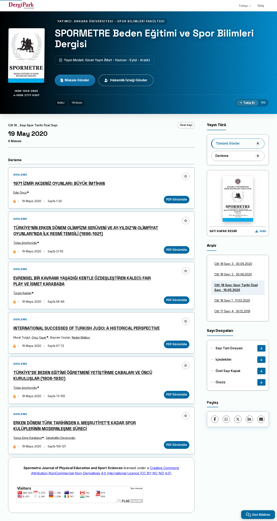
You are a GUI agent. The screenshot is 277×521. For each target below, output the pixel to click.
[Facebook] (214, 419)
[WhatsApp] (226, 419)
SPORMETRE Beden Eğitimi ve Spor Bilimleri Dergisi (154, 38)
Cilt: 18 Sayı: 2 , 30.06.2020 (233, 274)
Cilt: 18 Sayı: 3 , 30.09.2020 (233, 264)
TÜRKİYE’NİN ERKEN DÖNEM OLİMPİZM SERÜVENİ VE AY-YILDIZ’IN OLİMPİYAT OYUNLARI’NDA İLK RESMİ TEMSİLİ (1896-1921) (85, 230)
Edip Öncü (20, 192)
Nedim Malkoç (81, 337)
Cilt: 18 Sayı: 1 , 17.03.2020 (232, 300)
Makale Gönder (77, 80)
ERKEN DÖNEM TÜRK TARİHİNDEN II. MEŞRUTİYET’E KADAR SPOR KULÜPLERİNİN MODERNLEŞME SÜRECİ (74, 425)
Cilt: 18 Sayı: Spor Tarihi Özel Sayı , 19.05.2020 (236, 287)
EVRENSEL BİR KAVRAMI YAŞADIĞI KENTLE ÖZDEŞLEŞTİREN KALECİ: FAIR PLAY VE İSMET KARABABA (82, 281)
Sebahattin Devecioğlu (60, 438)
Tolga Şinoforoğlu (25, 242)
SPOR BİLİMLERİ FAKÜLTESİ (141, 21)
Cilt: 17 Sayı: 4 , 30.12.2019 (232, 311)
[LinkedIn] (249, 419)
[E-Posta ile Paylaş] (261, 419)
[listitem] (238, 143)
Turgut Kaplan (22, 293)
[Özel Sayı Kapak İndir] (261, 371)
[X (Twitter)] (238, 419)
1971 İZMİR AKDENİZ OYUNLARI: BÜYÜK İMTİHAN (59, 183)
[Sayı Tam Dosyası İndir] (261, 348)
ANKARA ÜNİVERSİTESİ (93, 21)
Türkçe (243, 5)
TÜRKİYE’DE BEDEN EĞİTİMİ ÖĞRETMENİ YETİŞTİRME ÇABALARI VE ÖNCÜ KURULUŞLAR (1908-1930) (82, 375)
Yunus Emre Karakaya (27, 438)
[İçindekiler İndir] (261, 359)
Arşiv (211, 245)
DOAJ (60, 102)
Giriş (261, 5)
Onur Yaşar (39, 337)
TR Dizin (76, 102)
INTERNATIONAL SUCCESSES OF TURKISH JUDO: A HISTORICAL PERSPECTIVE (86, 328)
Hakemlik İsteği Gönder (128, 80)
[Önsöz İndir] (261, 382)
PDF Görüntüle (176, 199)
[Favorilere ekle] (185, 176)
